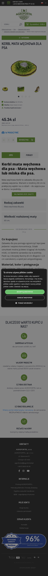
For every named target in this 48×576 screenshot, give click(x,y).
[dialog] (24, 288)
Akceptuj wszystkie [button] (25, 292)
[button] (24, 303)
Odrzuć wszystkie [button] (24, 298)
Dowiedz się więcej (21, 287)
